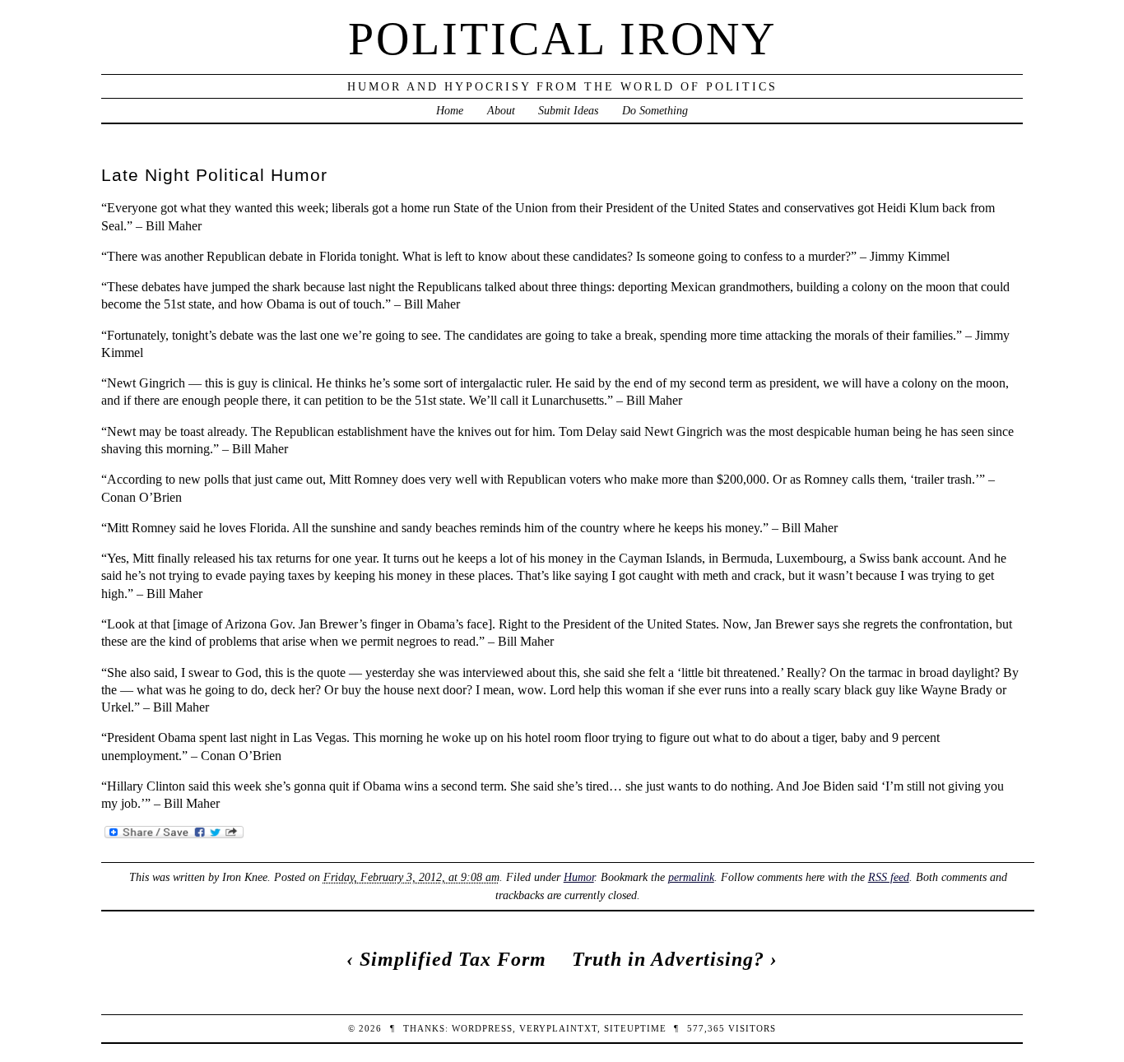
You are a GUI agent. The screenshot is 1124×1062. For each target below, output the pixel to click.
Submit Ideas (568, 110)
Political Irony (562, 38)
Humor (579, 876)
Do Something (655, 110)
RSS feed (888, 876)
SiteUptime (635, 1028)
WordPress (482, 1028)
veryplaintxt (558, 1028)
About (501, 110)
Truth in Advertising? (668, 959)
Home (449, 110)
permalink (691, 876)
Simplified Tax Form (453, 959)
